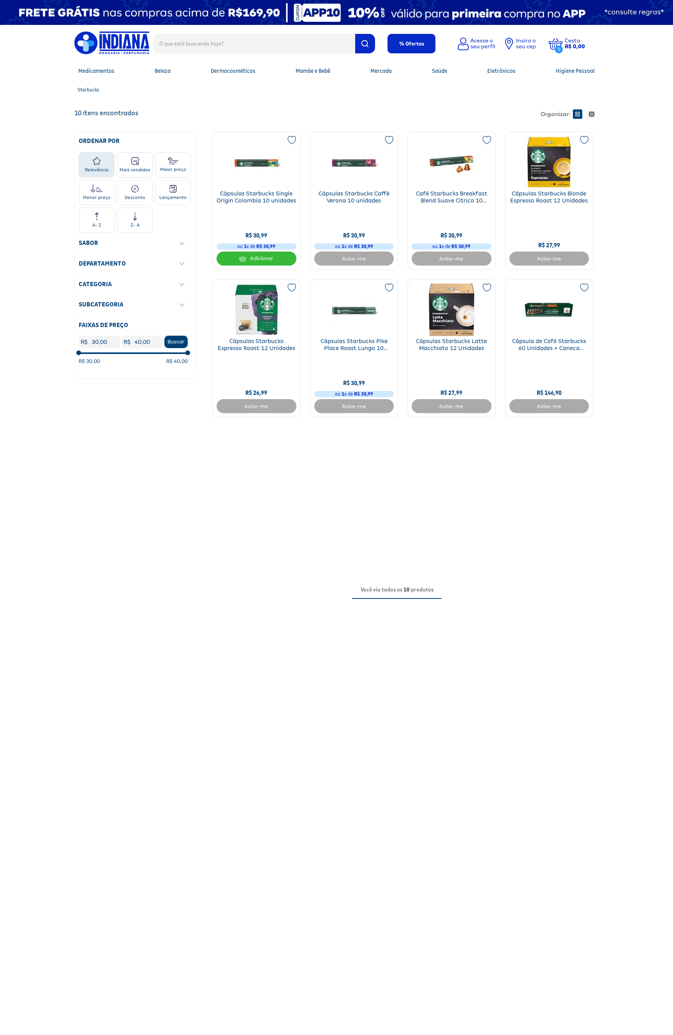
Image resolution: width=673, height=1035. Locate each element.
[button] (581, 43)
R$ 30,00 (89, 361)
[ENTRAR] (476, 44)
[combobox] (264, 43)
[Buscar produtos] (365, 43)
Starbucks (88, 90)
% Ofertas (411, 43)
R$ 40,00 (177, 361)
